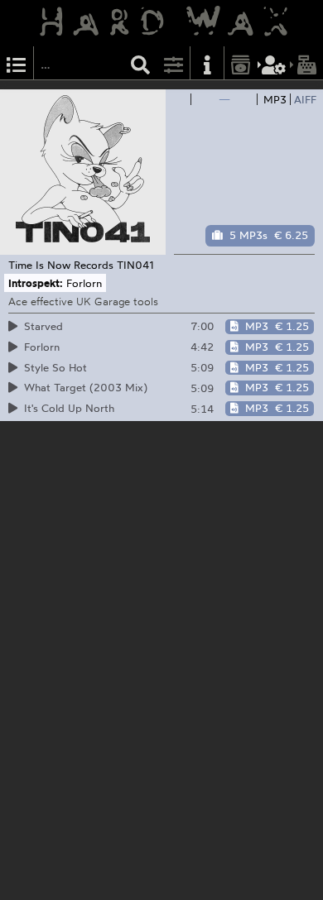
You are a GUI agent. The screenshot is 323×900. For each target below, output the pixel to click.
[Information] (207, 63)
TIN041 (135, 264)
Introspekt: (35, 283)
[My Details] (274, 63)
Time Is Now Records (60, 264)
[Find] (140, 63)
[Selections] (16, 63)
